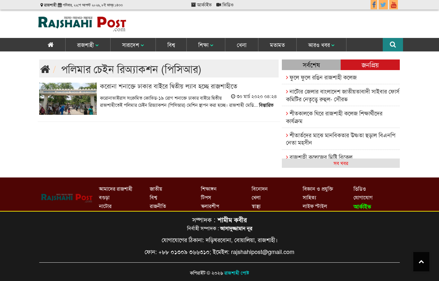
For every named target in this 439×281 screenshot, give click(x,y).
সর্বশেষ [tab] (311, 64)
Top (421, 261)
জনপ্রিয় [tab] (370, 64)
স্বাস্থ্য (256, 206)
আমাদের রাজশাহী (115, 188)
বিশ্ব (171, 45)
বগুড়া (104, 197)
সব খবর (341, 162)
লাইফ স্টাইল (315, 206)
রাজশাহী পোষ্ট (236, 272)
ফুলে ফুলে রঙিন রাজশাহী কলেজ (322, 77)
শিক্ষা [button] (204, 45)
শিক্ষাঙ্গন (209, 188)
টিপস (206, 197)
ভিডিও (227, 4)
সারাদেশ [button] (131, 45)
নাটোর (105, 206)
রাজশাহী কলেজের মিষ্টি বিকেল (320, 156)
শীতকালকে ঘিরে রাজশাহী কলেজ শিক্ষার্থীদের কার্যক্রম (334, 116)
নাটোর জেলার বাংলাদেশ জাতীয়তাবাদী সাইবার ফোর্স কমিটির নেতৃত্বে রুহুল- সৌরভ (342, 95)
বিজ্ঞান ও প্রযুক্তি (318, 188)
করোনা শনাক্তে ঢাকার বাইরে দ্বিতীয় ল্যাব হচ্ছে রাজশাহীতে (168, 85)
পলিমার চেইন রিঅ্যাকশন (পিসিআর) (131, 68)
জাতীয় (156, 188)
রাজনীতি (158, 206)
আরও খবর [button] (319, 45)
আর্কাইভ (204, 4)
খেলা (241, 45)
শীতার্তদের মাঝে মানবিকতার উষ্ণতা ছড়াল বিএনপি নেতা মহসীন (340, 138)
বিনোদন (260, 188)
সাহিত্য (309, 197)
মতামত (277, 45)
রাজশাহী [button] (86, 45)
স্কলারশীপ (210, 206)
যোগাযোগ (363, 197)
